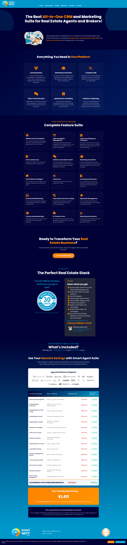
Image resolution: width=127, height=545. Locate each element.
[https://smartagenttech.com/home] (20, 4)
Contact (79, 5)
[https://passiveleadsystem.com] (21, 532)
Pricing (57, 5)
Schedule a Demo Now (63, 256)
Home (41, 5)
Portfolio (71, 5)
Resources (64, 5)
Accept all (111, 542)
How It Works (49, 5)
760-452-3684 (48, 533)
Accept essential (120, 542)
